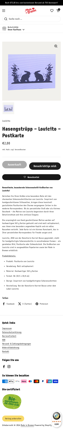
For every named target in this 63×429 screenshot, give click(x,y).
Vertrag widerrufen (13, 418)
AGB (3, 340)
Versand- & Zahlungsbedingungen (16, 343)
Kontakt (5, 351)
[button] (58, 11)
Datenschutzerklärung (11, 332)
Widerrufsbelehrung (10, 347)
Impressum (7, 328)
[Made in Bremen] (31, 11)
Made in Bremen (27, 425)
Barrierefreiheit (9, 336)
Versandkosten (20, 150)
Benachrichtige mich (45, 166)
